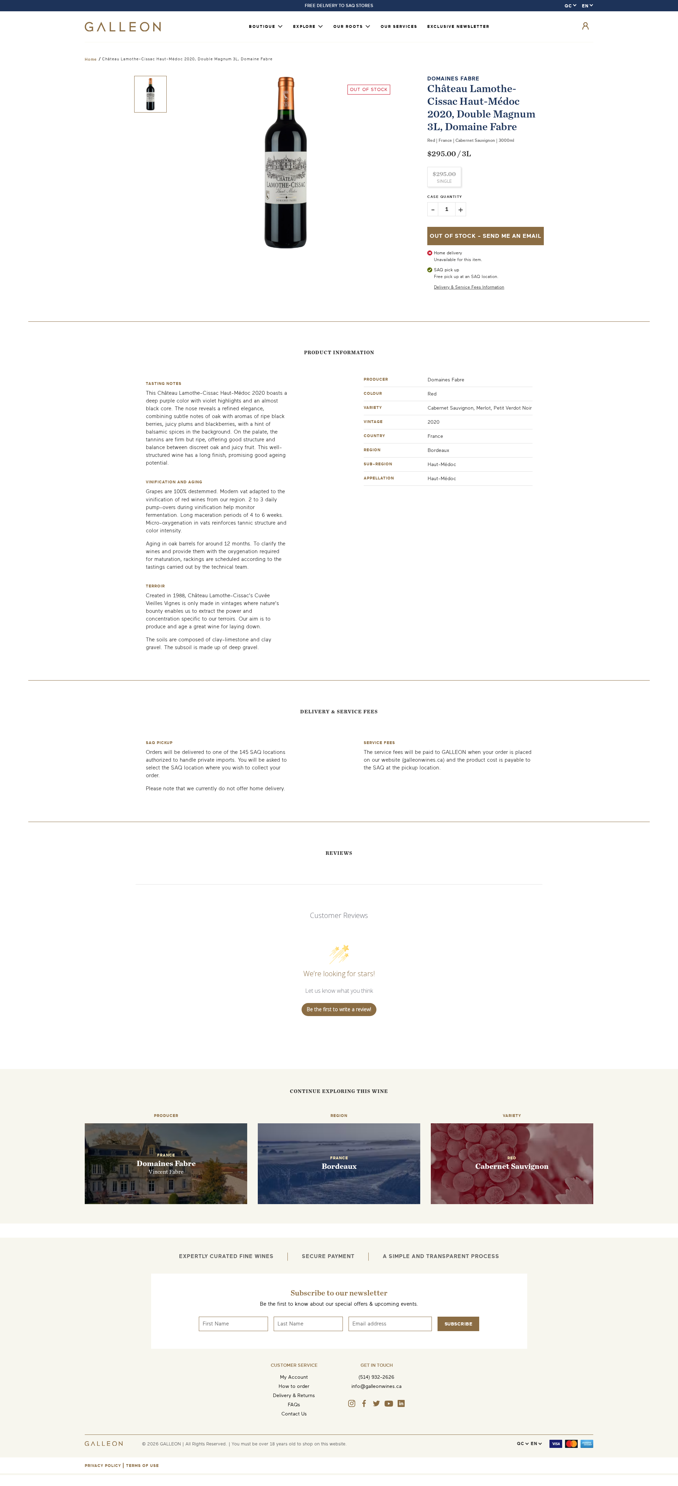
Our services (399, 26)
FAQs (294, 1404)
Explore (304, 26)
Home (91, 59)
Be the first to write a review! (339, 1009)
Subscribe (458, 1324)
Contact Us (294, 1413)
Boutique (262, 26)
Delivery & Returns (294, 1395)
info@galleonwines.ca (376, 1386)
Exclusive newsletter (458, 26)
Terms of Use (142, 1465)
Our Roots (348, 26)
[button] (150, 94)
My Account (294, 1377)
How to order (294, 1386)
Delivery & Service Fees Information (469, 287)
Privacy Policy (103, 1465)
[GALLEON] (123, 29)
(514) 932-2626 (376, 1377)
